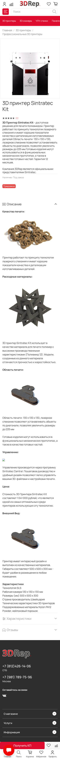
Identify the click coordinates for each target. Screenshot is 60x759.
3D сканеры (26, 20)
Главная (7, 30)
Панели (56, 20)
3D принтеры (9, 20)
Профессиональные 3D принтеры (22, 34)
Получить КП (22, 745)
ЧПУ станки (42, 20)
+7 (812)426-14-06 (16, 666)
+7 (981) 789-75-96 (17, 677)
